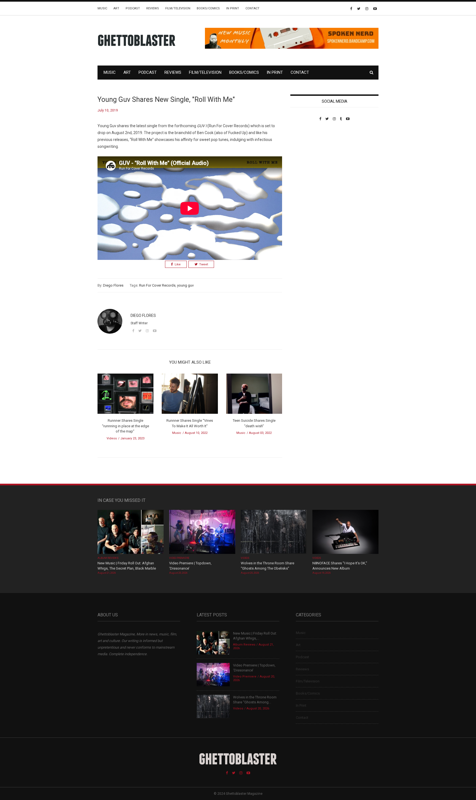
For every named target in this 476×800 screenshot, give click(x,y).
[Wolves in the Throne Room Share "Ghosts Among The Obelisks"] (274, 532)
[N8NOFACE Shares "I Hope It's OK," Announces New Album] (345, 532)
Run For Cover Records (157, 285)
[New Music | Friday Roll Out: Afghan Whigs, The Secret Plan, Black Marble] (131, 532)
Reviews (152, 8)
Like (178, 264)
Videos (112, 438)
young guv (185, 285)
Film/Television (177, 8)
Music (102, 8)
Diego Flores (113, 285)
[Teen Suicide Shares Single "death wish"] (254, 395)
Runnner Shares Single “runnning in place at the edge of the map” (125, 425)
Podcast (133, 8)
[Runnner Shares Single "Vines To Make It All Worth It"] (190, 395)
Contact (252, 8)
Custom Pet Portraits (306, 159)
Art (116, 8)
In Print (232, 8)
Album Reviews (108, 558)
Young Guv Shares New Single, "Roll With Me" (166, 100)
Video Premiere (179, 558)
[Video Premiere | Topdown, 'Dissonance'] (202, 532)
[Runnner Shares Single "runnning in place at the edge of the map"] (125, 395)
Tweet (203, 264)
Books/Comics (208, 8)
